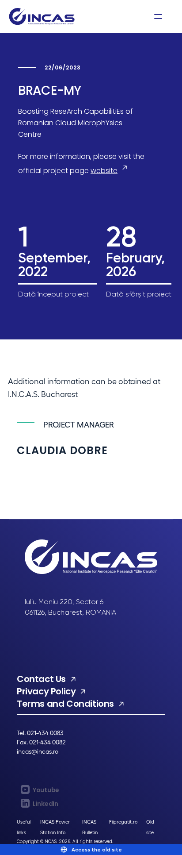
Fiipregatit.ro (123, 821)
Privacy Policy (46, 691)
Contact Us (41, 679)
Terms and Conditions (65, 703)
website (104, 171)
